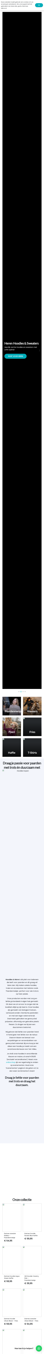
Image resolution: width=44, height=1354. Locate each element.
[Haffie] (11, 747)
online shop (10, 1062)
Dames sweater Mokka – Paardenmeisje (10, 1235)
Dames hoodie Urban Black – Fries (11, 1320)
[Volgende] (39, 350)
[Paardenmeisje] (11, 706)
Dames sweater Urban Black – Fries (31, 1320)
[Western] (32, 706)
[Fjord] (11, 726)
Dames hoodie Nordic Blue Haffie (31, 1234)
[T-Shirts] (32, 747)
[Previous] (4, 350)
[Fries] (32, 726)
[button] (39, 1348)
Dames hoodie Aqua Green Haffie (11, 1277)
